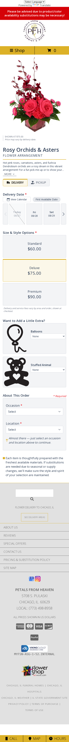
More (8, 174)
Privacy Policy (18, 704)
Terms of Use (34, 710)
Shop (20, 50)
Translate (45, 5)
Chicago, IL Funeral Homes (25, 685)
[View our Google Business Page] (31, 580)
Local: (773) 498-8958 (34, 608)
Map (35, 738)
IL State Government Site (50, 697)
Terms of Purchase (45, 704)
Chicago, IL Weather (15, 697)
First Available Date (47, 199)
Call (12, 738)
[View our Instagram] (38, 580)
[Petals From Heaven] (34, 41)
